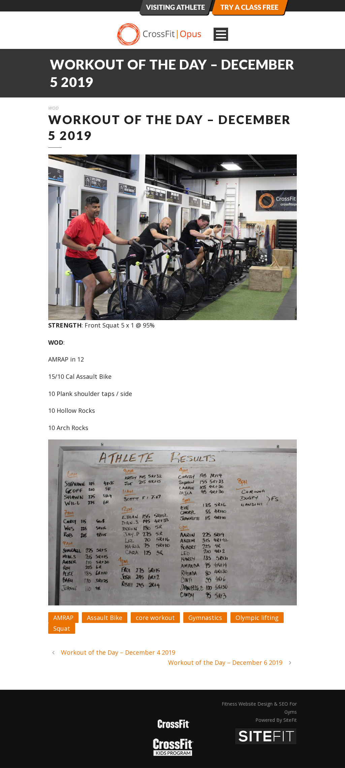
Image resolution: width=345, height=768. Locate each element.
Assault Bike (104, 618)
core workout (155, 618)
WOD (53, 108)
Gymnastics (205, 618)
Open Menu (221, 34)
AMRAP (63, 618)
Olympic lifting (257, 618)
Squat (61, 628)
